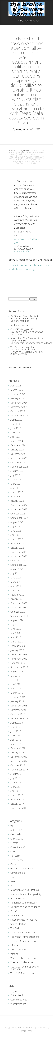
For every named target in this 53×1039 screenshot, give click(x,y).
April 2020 (15, 637)
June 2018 (15, 731)
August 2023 (17, 470)
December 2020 (18, 603)
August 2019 (17, 671)
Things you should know (23, 932)
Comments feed (18, 999)
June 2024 (15, 428)
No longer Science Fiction (23, 902)
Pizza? (13, 911)
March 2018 (16, 744)
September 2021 (19, 564)
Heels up (15, 877)
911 (12, 825)
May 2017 (15, 786)
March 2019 (16, 692)
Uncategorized (22, 150)
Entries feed (16, 995)
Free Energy (16, 859)
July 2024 (15, 424)
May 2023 (15, 483)
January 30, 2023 (22, 251)
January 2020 (17, 650)
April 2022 (15, 534)
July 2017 (15, 778)
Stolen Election (18, 923)
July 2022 (15, 526)
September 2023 (19, 466)
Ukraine (14, 945)
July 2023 (15, 475)
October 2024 (17, 411)
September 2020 (19, 616)
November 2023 (18, 458)
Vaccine (14, 953)
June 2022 (15, 530)
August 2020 (17, 620)
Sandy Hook (16, 915)
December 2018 (18, 705)
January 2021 (17, 598)
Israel (13, 881)
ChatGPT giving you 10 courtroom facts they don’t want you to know (27, 332)
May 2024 (15, 432)
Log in (13, 991)
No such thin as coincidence (25, 906)
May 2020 (15, 633)
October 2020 (17, 611)
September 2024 (19, 415)
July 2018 (15, 726)
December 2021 (18, 552)
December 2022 (18, 505)
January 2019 (17, 701)
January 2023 (17, 500)
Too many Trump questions (24, 936)
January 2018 (17, 752)
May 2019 (15, 684)
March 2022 (16, 539)
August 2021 (17, 569)
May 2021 (15, 581)
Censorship (16, 834)
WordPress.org (18, 1003)
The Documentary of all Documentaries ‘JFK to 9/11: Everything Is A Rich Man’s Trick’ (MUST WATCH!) (26, 351)
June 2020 (15, 628)
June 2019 (15, 680)
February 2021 (17, 594)
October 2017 (17, 765)
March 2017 (16, 795)
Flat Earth (15, 855)
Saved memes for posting (23, 919)
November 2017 (18, 761)
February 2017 (17, 799)
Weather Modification (21, 962)
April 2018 (15, 739)
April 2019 (15, 688)
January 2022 (17, 547)
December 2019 (18, 654)
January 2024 (17, 449)
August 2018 (17, 722)
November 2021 (18, 556)
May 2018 (15, 735)
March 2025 (16, 389)
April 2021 (15, 586)
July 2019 (15, 675)
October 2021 (17, 560)
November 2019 (18, 658)
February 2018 (17, 748)
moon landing (17, 898)
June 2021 (15, 577)
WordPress (26, 1030)
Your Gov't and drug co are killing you (24, 967)
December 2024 (18, 402)
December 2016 (18, 808)
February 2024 (17, 445)
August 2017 (17, 773)
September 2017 (19, 769)
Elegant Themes (25, 1027)
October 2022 (17, 513)
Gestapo (14, 864)
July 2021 (15, 573)
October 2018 (17, 714)
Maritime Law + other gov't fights (27, 894)
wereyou (20, 129)
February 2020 (17, 645)
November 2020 (18, 607)
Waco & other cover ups (23, 958)
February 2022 (17, 543)
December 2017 (18, 756)
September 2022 (19, 517)
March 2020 (16, 641)
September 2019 (19, 667)
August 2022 (17, 522)
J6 (11, 885)
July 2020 (15, 624)
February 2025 (17, 394)
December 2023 (18, 453)
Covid (13, 851)
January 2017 (17, 803)
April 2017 (15, 790)
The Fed (14, 928)
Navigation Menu (26, 20)
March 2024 (16, 441)
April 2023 (15, 488)
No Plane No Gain (19, 325)
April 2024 (15, 436)
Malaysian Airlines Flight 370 (24, 889)
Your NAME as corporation (24, 973)
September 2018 (19, 718)
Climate (14, 842)
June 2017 (15, 782)
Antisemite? (16, 830)
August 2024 (17, 419)
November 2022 (18, 509)
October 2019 (17, 662)
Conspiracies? (17, 847)
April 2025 (15, 385)
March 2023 (16, 492)
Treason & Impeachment (23, 941)
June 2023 (15, 479)
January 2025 (17, 398)
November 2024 (18, 406)
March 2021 (16, 590)
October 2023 (17, 462)
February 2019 (17, 697)
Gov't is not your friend (22, 868)
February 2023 (17, 496)
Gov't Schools (17, 872)
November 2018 (18, 709)
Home (11, 150)
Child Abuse (16, 838)
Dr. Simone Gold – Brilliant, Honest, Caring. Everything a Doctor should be (24, 318)
